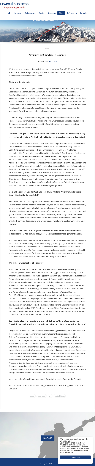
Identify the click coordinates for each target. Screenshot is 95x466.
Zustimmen (75, 457)
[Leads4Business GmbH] (16, 5)
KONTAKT (47, 438)
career (32, 396)
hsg (50, 396)
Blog (47, 48)
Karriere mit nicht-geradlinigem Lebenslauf (47, 55)
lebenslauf (42, 396)
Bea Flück (53, 61)
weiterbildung (60, 396)
